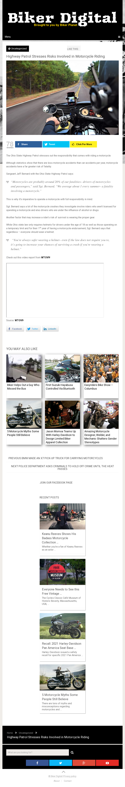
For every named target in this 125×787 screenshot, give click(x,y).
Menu (8, 36)
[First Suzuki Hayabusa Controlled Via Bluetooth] (62, 368)
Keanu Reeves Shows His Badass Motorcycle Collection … (59, 538)
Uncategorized (19, 48)
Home (10, 733)
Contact (67, 781)
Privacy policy (69, 776)
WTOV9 (45, 257)
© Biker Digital (55, 776)
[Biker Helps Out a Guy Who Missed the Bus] (23, 368)
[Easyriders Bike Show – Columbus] (101, 368)
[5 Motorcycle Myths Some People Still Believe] (23, 415)
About (57, 781)
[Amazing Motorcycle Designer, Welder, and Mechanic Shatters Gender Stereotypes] (101, 415)
